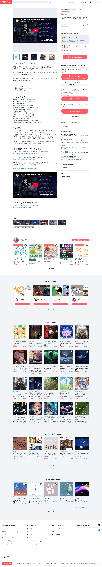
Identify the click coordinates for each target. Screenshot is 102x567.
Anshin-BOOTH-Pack (73, 147)
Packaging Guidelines (7, 544)
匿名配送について (6, 535)
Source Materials (65, 9)
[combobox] (30, 2)
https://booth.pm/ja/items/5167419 (23, 207)
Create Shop (82, 2)
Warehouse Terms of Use (38, 563)
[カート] (70, 14)
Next (56, 30)
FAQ (53, 531)
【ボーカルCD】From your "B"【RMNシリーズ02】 (20, 260)
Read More (72, 41)
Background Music (77, 9)
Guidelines (47, 563)
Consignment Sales (7, 547)
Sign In (62, 2)
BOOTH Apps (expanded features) (11, 531)
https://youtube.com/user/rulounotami (24, 168)
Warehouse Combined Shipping (35, 541)
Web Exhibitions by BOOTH (34, 544)
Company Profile (20, 563)
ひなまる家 (41, 300)
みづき (78, 300)
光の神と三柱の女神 (49, 259)
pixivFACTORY (64, 159)
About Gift (65, 126)
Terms (62, 173)
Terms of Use (28, 563)
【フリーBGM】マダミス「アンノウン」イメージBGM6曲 (66, 260)
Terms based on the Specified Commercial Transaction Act (82, 563)
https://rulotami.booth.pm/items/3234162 (25, 159)
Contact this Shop (66, 176)
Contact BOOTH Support (58, 535)
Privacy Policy (54, 563)
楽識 (59, 300)
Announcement (56, 528)
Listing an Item (6, 528)
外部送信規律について (63, 563)
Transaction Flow (31, 538)
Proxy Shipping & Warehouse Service (12, 538)
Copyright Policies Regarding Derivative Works (12, 550)
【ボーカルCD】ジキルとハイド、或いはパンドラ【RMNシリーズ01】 (81, 260)
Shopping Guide (31, 531)
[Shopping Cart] (90, 2)
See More (51, 309)
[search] (47, 2)
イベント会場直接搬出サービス (10, 541)
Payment (65, 167)
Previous (14, 30)
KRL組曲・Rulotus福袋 (34, 261)
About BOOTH (71, 2)
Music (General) (17, 258)
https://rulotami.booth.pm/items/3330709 (26, 153)
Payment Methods (32, 535)
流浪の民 (23, 240)
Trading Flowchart (68, 164)
